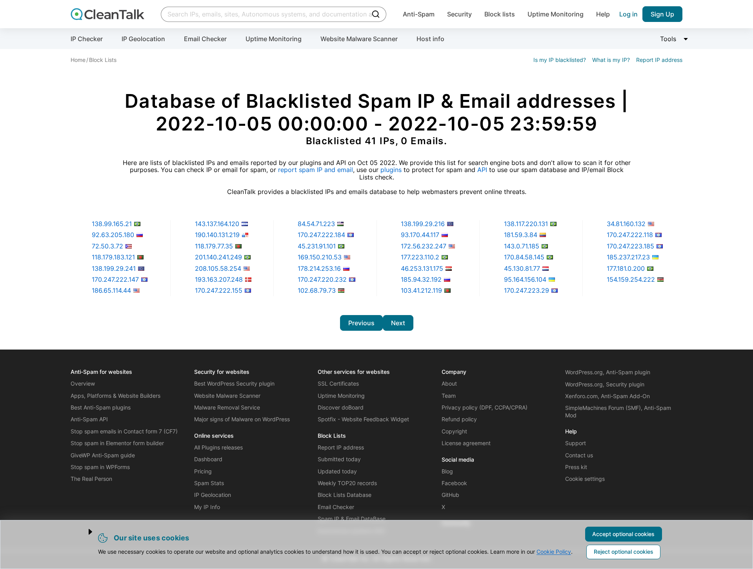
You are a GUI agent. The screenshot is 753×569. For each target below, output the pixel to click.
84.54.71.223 (316, 224)
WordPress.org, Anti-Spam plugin (607, 372)
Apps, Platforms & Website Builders (115, 395)
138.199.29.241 (114, 268)
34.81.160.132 (626, 224)
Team (449, 395)
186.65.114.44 (111, 290)
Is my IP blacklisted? (559, 59)
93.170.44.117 (420, 235)
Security (459, 14)
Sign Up (662, 14)
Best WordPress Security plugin (234, 383)
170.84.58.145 (524, 257)
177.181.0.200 (626, 268)
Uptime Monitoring (555, 14)
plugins (391, 170)
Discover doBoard (341, 407)
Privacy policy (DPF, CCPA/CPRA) (484, 407)
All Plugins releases (218, 447)
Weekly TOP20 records (347, 483)
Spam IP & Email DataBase (352, 518)
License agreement (466, 443)
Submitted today (339, 459)
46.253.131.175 (422, 268)
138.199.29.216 (423, 224)
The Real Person (91, 478)
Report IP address (659, 59)
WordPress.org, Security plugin (604, 384)
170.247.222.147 (115, 279)
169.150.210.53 (320, 257)
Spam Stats (209, 483)
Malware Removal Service (227, 407)
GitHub (450, 494)
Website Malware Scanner (359, 39)
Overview (83, 383)
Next (398, 323)
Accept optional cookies (623, 534)
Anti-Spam (419, 14)
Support (575, 443)
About (449, 383)
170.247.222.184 (321, 235)
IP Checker (87, 39)
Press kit (576, 467)
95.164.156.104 (525, 279)
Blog (447, 471)
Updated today (337, 471)
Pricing (203, 471)
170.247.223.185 (630, 246)
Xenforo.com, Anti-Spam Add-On (607, 396)
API (482, 170)
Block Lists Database (344, 494)
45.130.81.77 (522, 268)
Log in (628, 14)
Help (603, 14)
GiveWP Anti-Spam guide (103, 455)
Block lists (499, 14)
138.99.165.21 (112, 224)
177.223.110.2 (420, 257)
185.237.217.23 (628, 257)
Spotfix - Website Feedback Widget (363, 419)
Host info (430, 39)
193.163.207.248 (219, 279)
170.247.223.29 (526, 290)
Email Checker (205, 39)
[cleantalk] (107, 14)
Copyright (454, 431)
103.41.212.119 (421, 290)
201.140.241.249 (218, 257)
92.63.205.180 (113, 235)
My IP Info (207, 507)
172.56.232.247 (423, 246)
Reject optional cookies (623, 551)
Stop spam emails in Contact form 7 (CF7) (124, 431)
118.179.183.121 (113, 257)
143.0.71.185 (521, 246)
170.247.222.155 (218, 290)
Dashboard (208, 459)
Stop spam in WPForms (100, 467)
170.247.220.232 (322, 279)
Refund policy (459, 419)
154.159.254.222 (631, 279)
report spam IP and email (315, 170)
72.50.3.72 (107, 246)
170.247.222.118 (630, 235)
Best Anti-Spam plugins (101, 407)
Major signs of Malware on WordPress (242, 419)
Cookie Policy (554, 551)
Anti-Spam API (89, 419)
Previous (361, 323)
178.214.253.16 (319, 268)
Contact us (579, 455)
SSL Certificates (338, 383)
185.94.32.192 (421, 279)
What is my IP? (611, 59)
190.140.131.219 (217, 235)
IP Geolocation (143, 39)
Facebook (454, 483)
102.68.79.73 (317, 290)
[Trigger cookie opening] (83, 531)
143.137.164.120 (217, 224)
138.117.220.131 (526, 224)
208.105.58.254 (218, 268)
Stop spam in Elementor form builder (117, 443)
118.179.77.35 (214, 246)
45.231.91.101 (317, 246)
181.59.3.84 (520, 235)
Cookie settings (585, 478)
